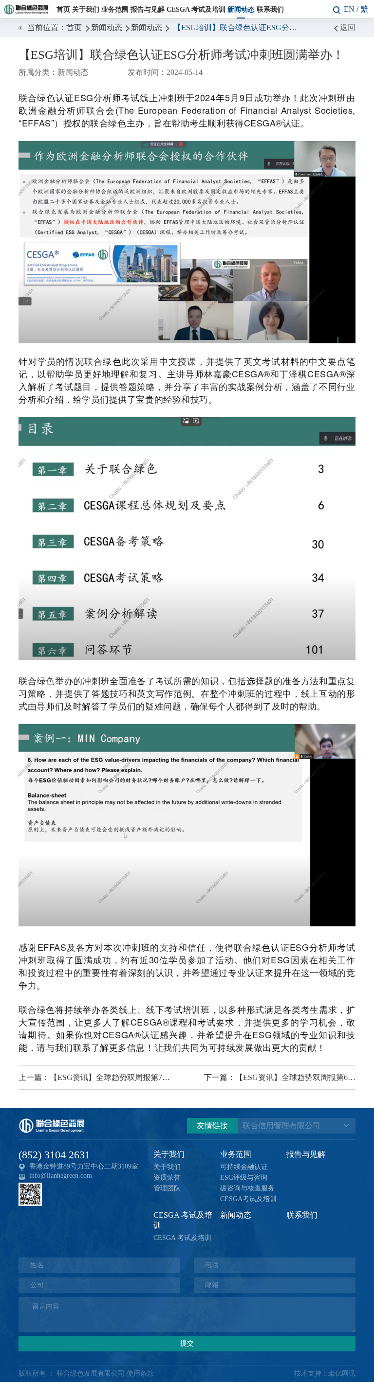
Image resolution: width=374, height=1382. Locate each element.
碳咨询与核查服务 (247, 1188)
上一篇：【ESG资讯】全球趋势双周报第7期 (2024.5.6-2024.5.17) (94, 1077)
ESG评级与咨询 (243, 1177)
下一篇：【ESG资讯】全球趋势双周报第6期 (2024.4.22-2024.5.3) (279, 1077)
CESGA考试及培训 (248, 1199)
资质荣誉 (167, 1177)
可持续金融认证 (244, 1166)
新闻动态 (241, 9)
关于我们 (85, 9)
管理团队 (167, 1188)
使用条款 (140, 1373)
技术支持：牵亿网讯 (324, 1373)
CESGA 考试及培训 (196, 9)
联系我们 (270, 9)
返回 (347, 27)
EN (349, 9)
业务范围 (115, 9)
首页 (63, 9)
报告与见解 (148, 9)
